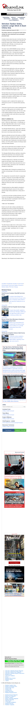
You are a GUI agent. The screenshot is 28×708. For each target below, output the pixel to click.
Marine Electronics (9, 691)
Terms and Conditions (10, 675)
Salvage (16, 286)
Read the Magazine (14, 562)
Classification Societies (12, 283)
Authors (7, 680)
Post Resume (8, 430)
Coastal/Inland (21, 17)
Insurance (20, 285)
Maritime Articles (9, 679)
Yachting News (8, 690)
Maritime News (8, 674)
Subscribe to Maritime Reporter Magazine (14, 670)
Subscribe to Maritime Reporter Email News (14, 673)
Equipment (15, 18)
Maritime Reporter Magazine (11, 694)
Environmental (5, 285)
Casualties (4, 283)
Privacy (6, 677)
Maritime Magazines (9, 699)
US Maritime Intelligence (10, 702)
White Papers (8, 701)
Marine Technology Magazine (11, 698)
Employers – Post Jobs (20, 430)
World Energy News (9, 687)
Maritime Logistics (9, 697)
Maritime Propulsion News (11, 692)
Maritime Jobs (8, 688)
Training (22, 18)
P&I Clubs (11, 286)
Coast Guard (20, 283)
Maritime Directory (9, 703)
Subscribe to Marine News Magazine (13, 672)
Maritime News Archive (10, 678)
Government (7, 18)
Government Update (13, 285)
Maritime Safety (5, 286)
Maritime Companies (9, 704)
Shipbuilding (6, 17)
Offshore (13, 17)
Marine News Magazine (10, 696)
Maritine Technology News (11, 686)
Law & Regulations (14, 20)
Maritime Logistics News (10, 685)
